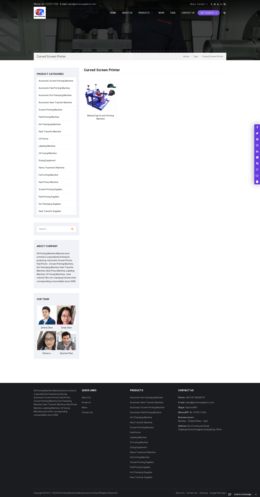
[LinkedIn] (218, 4)
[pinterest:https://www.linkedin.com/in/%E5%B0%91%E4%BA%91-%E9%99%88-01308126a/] (257, 151)
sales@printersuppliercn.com (82, 4)
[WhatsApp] (221, 4)
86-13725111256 (197, 412)
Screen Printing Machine (50, 110)
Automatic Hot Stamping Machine (55, 95)
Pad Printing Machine (49, 117)
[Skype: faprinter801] (257, 163)
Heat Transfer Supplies (50, 211)
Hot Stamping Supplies (50, 204)
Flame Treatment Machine (51, 167)
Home (113, 13)
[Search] (72, 228)
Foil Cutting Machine (48, 175)
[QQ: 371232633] (257, 181)
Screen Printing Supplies (50, 189)
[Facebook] (211, 4)
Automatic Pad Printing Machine (54, 88)
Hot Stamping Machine (50, 124)
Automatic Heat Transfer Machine (55, 102)
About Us (86, 397)
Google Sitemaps (218, 493)
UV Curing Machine (48, 153)
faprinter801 (191, 407)
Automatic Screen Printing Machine (56, 81)
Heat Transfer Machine (50, 131)
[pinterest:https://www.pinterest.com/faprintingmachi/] (257, 139)
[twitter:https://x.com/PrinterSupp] (257, 133)
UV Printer (43, 139)
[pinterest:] (257, 145)
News (84, 407)
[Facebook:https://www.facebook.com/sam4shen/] (257, 127)
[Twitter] (214, 4)
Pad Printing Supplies (49, 197)
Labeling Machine (47, 146)
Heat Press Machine (48, 182)
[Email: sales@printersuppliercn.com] (257, 175)
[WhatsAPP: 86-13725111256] (257, 169)
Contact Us (87, 412)
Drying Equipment (47, 160)
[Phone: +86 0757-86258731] (257, 157)
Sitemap (204, 493)
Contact (201, 4)
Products (86, 402)
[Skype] (224, 4)
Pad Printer (135, 432)
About (193, 4)
